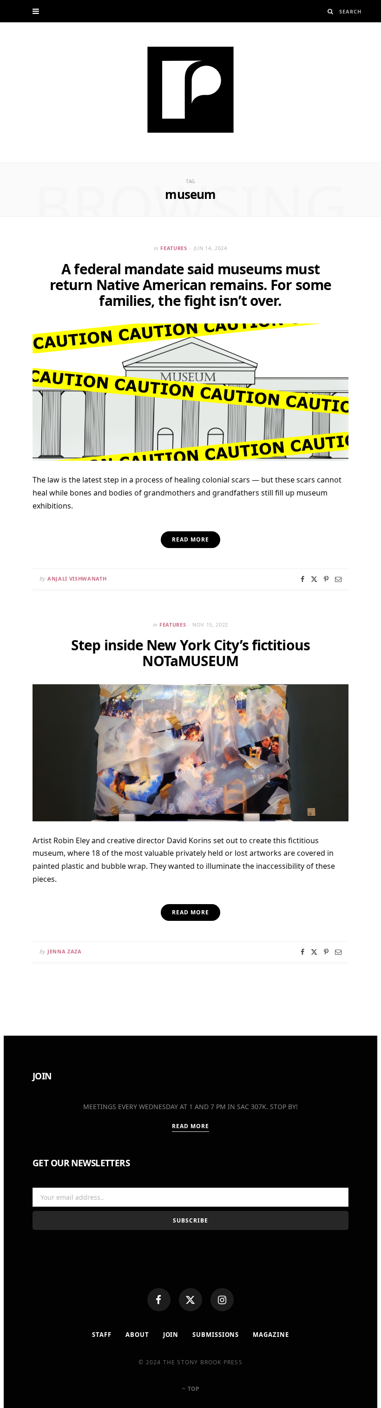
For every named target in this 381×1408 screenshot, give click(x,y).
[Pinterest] (326, 579)
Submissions (215, 1334)
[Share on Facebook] (302, 579)
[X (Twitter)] (190, 1299)
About (137, 1334)
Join (171, 1334)
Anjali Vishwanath (76, 578)
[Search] (331, 11)
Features (173, 248)
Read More (191, 1126)
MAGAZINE (271, 1334)
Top (192, 1389)
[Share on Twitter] (314, 579)
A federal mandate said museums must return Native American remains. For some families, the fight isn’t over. (190, 285)
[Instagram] (222, 1299)
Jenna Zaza (64, 951)
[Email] (338, 579)
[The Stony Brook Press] (190, 89)
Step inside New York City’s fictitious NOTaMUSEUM (190, 652)
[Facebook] (159, 1299)
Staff (102, 1334)
